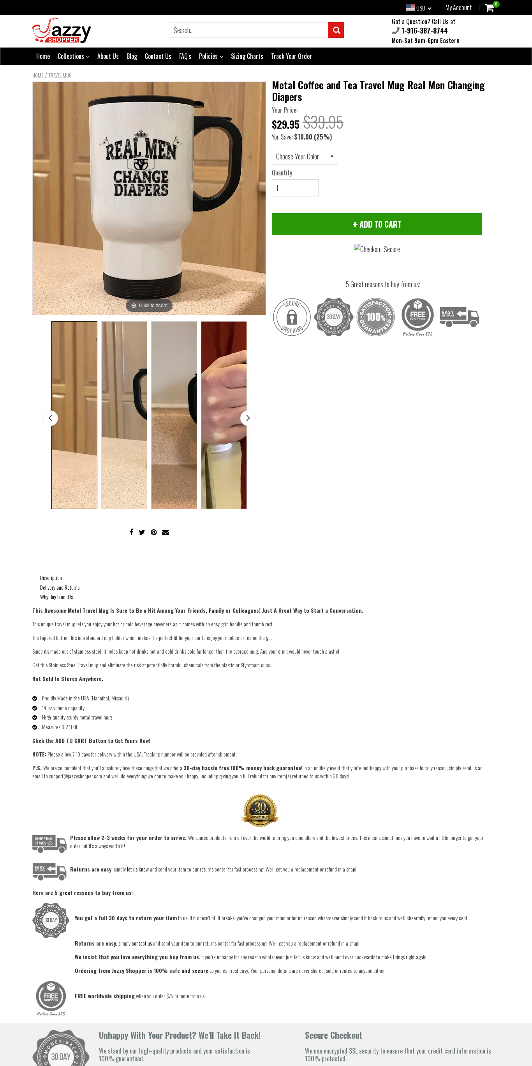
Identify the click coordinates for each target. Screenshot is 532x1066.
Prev (50, 418)
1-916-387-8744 (424, 30)
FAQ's (185, 56)
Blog (132, 56)
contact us (142, 943)
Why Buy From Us (56, 596)
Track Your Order (291, 56)
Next (248, 418)
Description (51, 577)
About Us (108, 56)
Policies (209, 56)
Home (43, 56)
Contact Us (158, 56)
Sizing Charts (247, 56)
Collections (72, 56)
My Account (459, 7)
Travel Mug (60, 75)
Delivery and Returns (59, 587)
